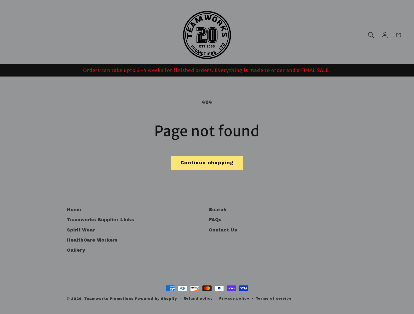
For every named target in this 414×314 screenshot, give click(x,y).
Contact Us (223, 230)
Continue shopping (207, 162)
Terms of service (274, 298)
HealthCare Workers (92, 240)
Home (74, 209)
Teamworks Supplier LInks (100, 219)
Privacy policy (234, 298)
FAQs (215, 219)
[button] (371, 35)
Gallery (76, 250)
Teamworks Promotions (108, 299)
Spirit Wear (81, 230)
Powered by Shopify (156, 299)
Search (218, 209)
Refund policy (198, 298)
